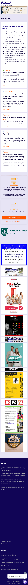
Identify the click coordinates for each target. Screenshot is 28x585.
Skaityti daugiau (6, 85)
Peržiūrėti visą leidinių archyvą (13, 221)
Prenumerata (4, 543)
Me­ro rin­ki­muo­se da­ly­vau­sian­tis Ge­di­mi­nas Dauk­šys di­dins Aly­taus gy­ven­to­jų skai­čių (13, 96)
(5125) (5, 119)
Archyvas (3, 546)
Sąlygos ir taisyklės (5, 577)
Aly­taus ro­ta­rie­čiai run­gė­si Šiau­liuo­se (14, 117)
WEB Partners (17, 583)
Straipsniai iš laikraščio (6, 541)
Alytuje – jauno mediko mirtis (11, 134)
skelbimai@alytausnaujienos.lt (10, 191)
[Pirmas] (6, 2)
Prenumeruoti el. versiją (14, 217)
